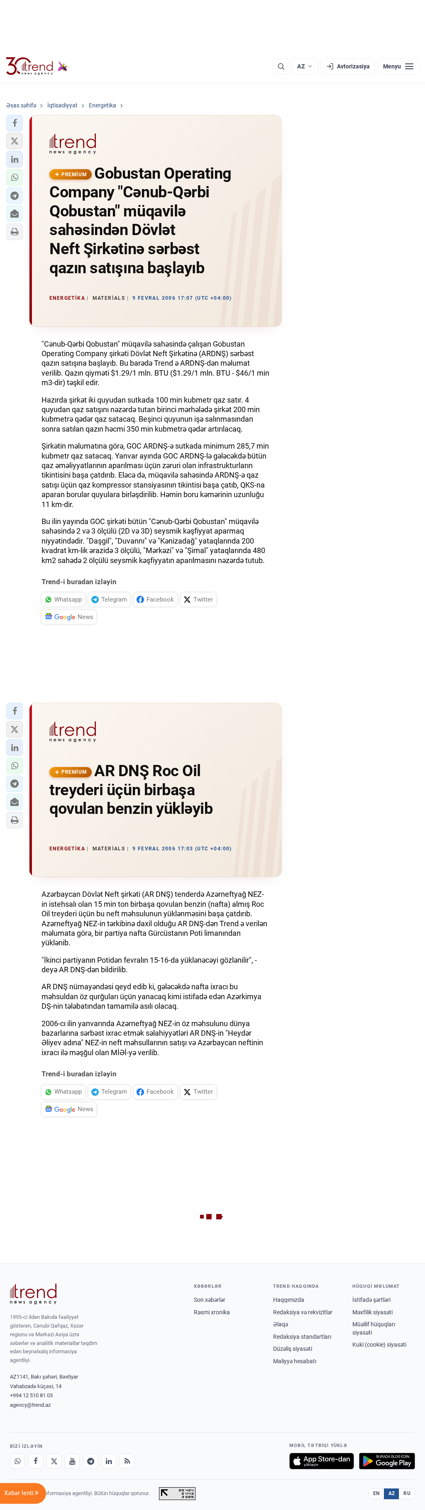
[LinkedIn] (108, 1461)
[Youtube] (72, 1461)
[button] (14, 123)
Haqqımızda (288, 1299)
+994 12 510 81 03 (31, 1395)
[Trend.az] (37, 66)
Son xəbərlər (209, 1299)
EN (376, 1493)
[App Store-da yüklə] (321, 1461)
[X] (53, 1461)
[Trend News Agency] (33, 1294)
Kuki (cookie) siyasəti (379, 1344)
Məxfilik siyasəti (372, 1312)
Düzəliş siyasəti (292, 1348)
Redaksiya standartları (302, 1336)
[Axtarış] (281, 66)
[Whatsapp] (17, 1461)
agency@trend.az (30, 1405)
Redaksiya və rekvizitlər (302, 1312)
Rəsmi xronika (212, 1312)
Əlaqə (280, 1324)
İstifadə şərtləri (371, 1299)
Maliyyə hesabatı (294, 1361)
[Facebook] (35, 1461)
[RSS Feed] (127, 1461)
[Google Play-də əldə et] (387, 1461)
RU (406, 1493)
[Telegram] (90, 1461)
